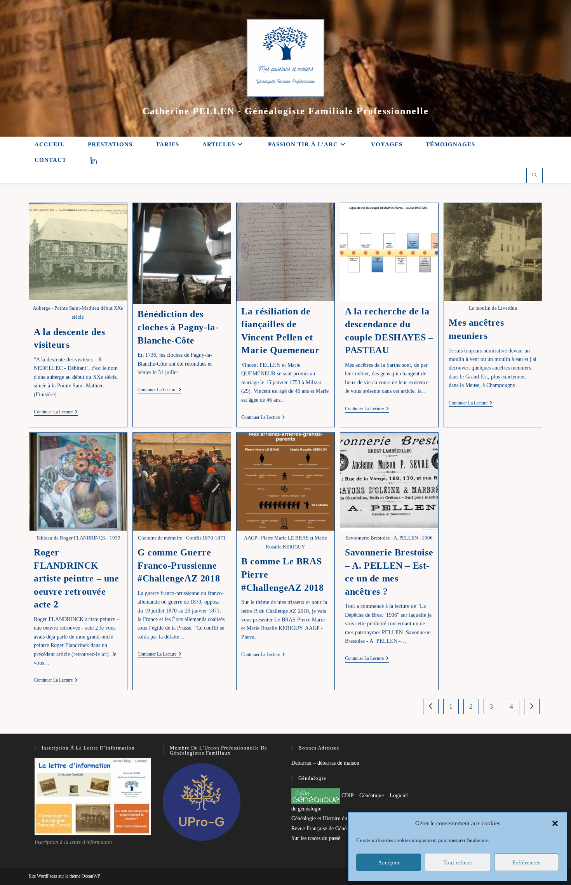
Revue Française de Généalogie (325, 828)
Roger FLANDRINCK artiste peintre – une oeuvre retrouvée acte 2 (76, 578)
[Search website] (534, 176)
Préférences (526, 862)
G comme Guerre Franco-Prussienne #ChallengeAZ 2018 (179, 565)
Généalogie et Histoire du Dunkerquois (334, 818)
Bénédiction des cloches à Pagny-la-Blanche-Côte (178, 327)
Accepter (389, 862)
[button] (555, 823)
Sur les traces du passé (315, 838)
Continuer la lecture (56, 412)
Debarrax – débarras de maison (325, 763)
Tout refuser (457, 862)
